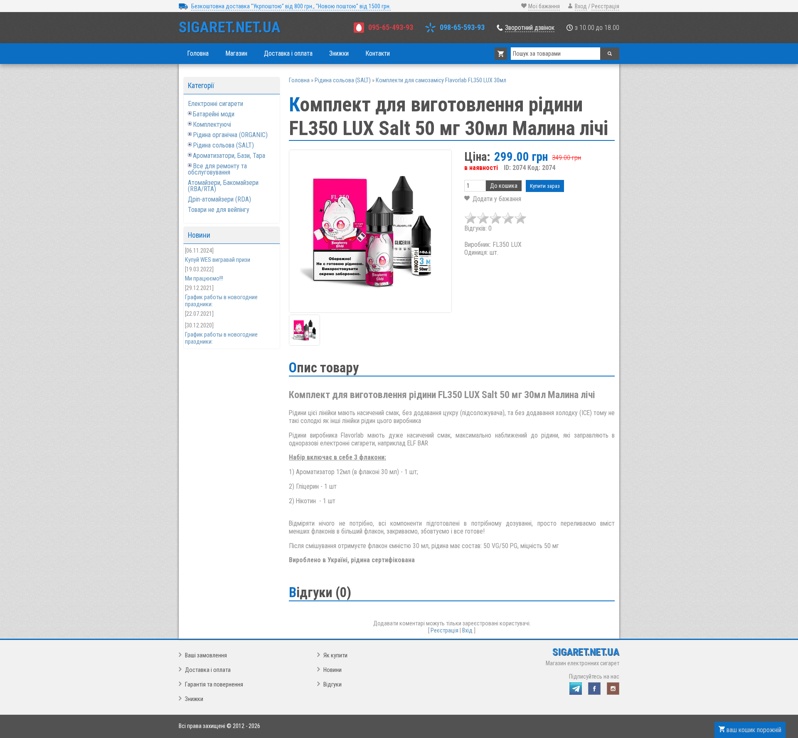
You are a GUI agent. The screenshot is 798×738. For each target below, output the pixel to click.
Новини (332, 670)
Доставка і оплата (208, 670)
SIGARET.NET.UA (230, 27)
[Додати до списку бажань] (492, 199)
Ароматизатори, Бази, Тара (229, 156)
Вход (581, 6)
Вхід (467, 630)
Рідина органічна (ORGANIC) (230, 135)
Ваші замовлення (206, 655)
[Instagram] (613, 688)
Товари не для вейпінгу (218, 210)
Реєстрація (605, 6)
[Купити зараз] (545, 186)
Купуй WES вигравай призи (217, 259)
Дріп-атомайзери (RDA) (219, 199)
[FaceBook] (594, 688)
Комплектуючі (212, 124)
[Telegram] (575, 688)
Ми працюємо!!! (204, 278)
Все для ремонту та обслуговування (217, 169)
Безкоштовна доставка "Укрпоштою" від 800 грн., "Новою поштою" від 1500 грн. (291, 6)
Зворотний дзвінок (529, 28)
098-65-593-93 (462, 27)
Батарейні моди (213, 114)
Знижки (194, 699)
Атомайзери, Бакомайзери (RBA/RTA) (223, 186)
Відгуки (332, 684)
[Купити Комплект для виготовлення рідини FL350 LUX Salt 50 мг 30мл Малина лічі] (370, 231)
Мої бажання (544, 6)
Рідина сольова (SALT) (223, 145)
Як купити (335, 655)
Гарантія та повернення (214, 684)
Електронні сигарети (215, 104)
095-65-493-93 (390, 27)
